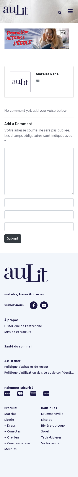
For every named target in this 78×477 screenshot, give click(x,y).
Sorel (45, 431)
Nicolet (46, 420)
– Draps (10, 425)
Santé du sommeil (18, 346)
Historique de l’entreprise (23, 326)
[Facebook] (33, 305)
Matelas (10, 414)
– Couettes (12, 431)
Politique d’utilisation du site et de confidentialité (39, 372)
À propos (11, 320)
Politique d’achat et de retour (26, 367)
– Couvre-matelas (17, 443)
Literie (9, 420)
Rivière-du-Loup (53, 425)
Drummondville (52, 414)
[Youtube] (44, 305)
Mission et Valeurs (17, 332)
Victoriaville (50, 443)
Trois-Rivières (51, 437)
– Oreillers (12, 437)
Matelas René (47, 74)
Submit (12, 239)
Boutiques (49, 408)
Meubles (10, 449)
